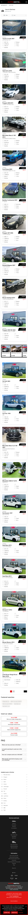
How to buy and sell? (14, 855)
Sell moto (14, 838)
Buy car (14, 823)
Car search (14, 825)
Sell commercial (14, 847)
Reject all (14, 912)
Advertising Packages (14, 857)
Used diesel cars (17, 703)
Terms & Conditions (14, 901)
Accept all (6, 912)
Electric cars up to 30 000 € (16, 701)
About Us (14, 868)
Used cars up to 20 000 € (7, 703)
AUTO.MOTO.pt (4, 5)
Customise (20, 912)
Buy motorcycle (14, 834)
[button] (25, 691)
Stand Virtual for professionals (14, 861)
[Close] (26, 906)
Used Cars (11, 5)
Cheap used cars (6, 701)
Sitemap (14, 863)
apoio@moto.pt (16, 896)
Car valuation (14, 828)
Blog (14, 865)
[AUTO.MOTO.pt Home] (14, 1)
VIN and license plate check (14, 858)
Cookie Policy (19, 910)
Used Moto (14, 836)
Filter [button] (7, 15)
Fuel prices (14, 860)
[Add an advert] (26, 2)
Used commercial (14, 846)
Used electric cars (6, 706)
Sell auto (14, 826)
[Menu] (1, 2)
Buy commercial (14, 844)
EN (14, 872)
